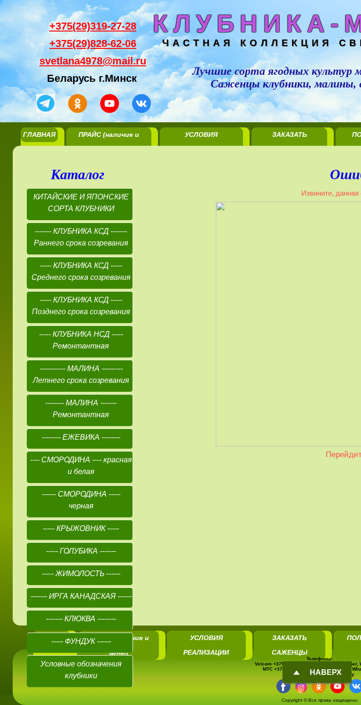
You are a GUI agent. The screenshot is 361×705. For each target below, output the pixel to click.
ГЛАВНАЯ (39, 134)
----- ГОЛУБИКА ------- (81, 551)
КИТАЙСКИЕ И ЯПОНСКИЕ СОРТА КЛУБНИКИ (81, 203)
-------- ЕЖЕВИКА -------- (81, 437)
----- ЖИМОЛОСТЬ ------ (81, 574)
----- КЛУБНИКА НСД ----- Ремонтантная (81, 340)
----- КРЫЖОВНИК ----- (81, 528)
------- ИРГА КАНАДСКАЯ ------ (81, 596)
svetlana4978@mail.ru (92, 61)
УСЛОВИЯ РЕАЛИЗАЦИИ (201, 142)
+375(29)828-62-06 (92, 43)
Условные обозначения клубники (81, 670)
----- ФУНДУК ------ (81, 641)
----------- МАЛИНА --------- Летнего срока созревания (81, 374)
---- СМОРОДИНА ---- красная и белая (81, 465)
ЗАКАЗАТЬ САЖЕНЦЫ (289, 142)
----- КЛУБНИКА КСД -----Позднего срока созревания (81, 306)
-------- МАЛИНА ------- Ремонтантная (81, 409)
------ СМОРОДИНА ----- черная (81, 500)
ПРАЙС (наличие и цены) (108, 142)
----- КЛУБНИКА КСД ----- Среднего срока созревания (81, 271)
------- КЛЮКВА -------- (81, 619)
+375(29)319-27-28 (92, 26)
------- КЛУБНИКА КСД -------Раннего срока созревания (81, 237)
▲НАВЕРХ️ (269, 630)
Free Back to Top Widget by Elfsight (317, 683)
